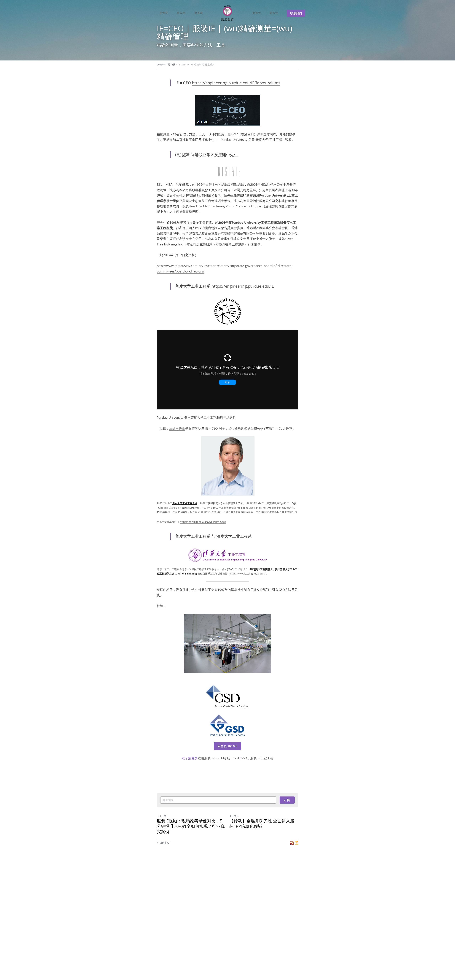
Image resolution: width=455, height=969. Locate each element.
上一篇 (163, 816)
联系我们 (296, 13)
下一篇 (233, 816)
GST (236, 758)
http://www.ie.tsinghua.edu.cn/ (248, 573)
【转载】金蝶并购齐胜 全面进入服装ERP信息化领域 (261, 823)
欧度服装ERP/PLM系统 (214, 758)
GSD (244, 758)
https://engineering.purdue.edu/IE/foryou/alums (236, 82)
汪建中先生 (177, 428)
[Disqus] (227, 906)
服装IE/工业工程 (261, 758)
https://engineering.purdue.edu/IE (243, 286)
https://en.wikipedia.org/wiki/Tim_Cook (203, 521)
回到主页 (164, 842)
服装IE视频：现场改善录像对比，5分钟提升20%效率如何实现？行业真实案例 (191, 826)
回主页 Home (228, 746)
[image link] (227, 110)
